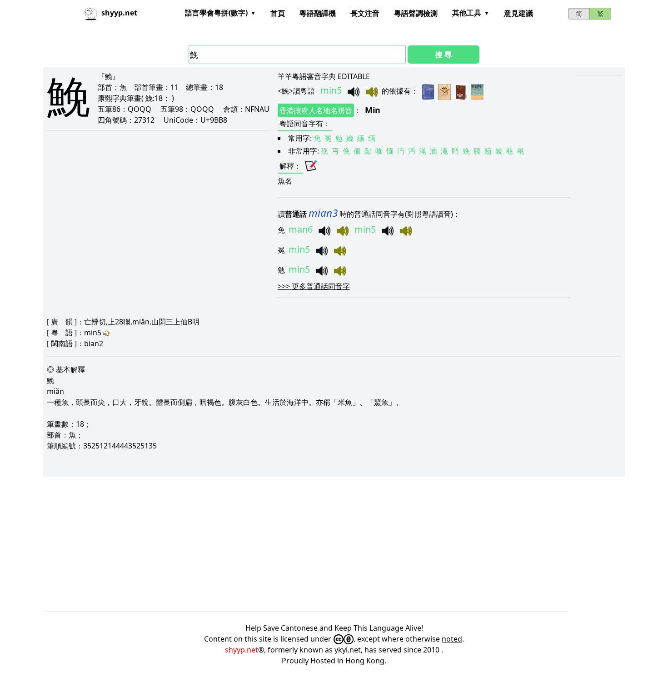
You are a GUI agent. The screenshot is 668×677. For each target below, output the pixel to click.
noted (452, 639)
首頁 (277, 13)
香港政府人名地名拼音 (315, 110)
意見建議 (518, 13)
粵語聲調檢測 (416, 13)
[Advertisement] (315, 543)
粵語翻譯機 (317, 13)
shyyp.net (241, 650)
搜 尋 (443, 55)
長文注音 (364, 13)
